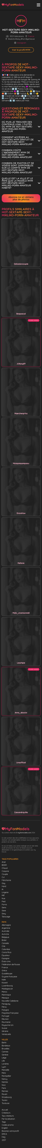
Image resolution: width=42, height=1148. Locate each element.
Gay (3, 883)
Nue (3, 898)
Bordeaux (6, 1045)
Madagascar (7, 989)
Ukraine (5, 1031)
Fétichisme (6, 880)
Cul (3, 877)
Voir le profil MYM (21, 50)
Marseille (5, 1070)
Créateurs (6, 1113)
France (31, 36)
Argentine (6, 928)
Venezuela (6, 1034)
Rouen (4, 1094)
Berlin (4, 1042)
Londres (5, 1064)
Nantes (5, 1082)
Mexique (5, 998)
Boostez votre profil (10, 1131)
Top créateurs (8, 1116)
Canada (5, 943)
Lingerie (5, 892)
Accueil (5, 1110)
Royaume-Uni (7, 1025)
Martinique (6, 995)
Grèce (4, 970)
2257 (4, 1140)
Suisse (4, 1028)
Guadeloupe (7, 973)
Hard (4, 886)
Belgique (5, 937)
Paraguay (6, 1004)
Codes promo (8, 1125)
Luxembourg (7, 985)
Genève (5, 1055)
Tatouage (6, 916)
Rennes (5, 1091)
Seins (4, 907)
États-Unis (6, 961)
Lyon (4, 1067)
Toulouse (5, 1103)
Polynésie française (10, 1013)
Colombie (6, 949)
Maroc (4, 992)
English (5, 1128)
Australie (5, 931)
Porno (4, 904)
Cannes (5, 1051)
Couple (5, 874)
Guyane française (9, 976)
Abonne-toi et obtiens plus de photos (21, 198)
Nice (3, 1085)
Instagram (21, 43)
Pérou (4, 1007)
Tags (4, 1122)
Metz (4, 1073)
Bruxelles (5, 1048)
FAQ (3, 1137)
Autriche (5, 934)
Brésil (4, 940)
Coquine (5, 871)
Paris (4, 1088)
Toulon (4, 1100)
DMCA (4, 1134)
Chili (3, 946)
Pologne (5, 1010)
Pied (3, 901)
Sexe (4, 910)
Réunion (5, 1019)
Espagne (5, 958)
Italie (4, 979)
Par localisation (8, 1119)
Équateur (6, 955)
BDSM (4, 865)
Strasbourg (7, 1097)
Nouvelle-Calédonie (10, 1001)
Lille (3, 1061)
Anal (3, 862)
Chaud (4, 868)
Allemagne (6, 925)
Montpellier (6, 1076)
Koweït (5, 982)
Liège (4, 1058)
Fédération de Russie (11, 964)
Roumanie (6, 1022)
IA (2, 889)
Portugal (5, 1016)
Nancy (4, 1079)
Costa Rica (6, 952)
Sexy (4, 913)
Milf (3, 895)
